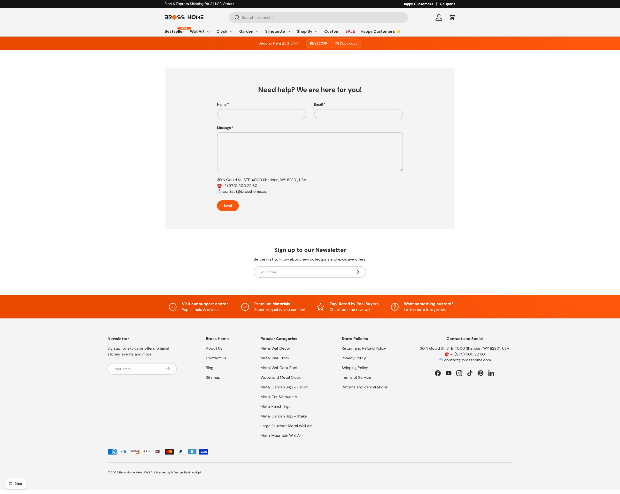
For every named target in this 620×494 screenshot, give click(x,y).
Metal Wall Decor (275, 348)
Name (221, 104)
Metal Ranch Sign (276, 406)
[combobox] (318, 17)
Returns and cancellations (365, 387)
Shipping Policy (355, 367)
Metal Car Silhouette (279, 396)
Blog (209, 367)
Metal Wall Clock (275, 358)
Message (224, 127)
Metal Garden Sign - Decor (284, 387)
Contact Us (216, 358)
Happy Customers (418, 4)
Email (318, 104)
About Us (214, 348)
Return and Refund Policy (364, 348)
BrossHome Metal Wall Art (137, 472)
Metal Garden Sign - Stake (284, 416)
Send (228, 205)
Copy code (348, 43)
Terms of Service (356, 377)
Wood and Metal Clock (281, 377)
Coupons (447, 4)
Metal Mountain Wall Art (282, 435)
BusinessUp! (192, 472)
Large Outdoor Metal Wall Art (287, 425)
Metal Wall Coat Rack (279, 367)
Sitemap (213, 377)
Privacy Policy (354, 358)
